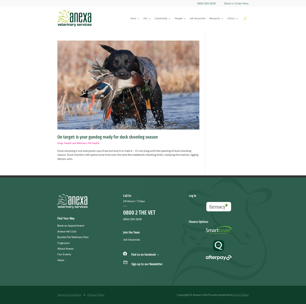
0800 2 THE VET (139, 212)
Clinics (231, 18)
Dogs (60, 143)
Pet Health (93, 143)
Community (161, 18)
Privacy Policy (95, 294)
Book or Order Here (236, 3)
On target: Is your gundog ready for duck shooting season (107, 137)
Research (214, 18)
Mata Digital (241, 294)
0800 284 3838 (206, 3)
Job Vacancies (198, 18)
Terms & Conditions (69, 294)
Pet (145, 18)
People (179, 18)
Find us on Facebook (143, 254)
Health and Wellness (75, 143)
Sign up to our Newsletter (147, 264)
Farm (133, 18)
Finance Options (198, 222)
